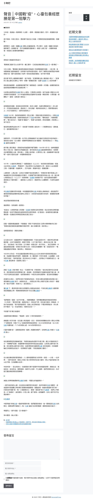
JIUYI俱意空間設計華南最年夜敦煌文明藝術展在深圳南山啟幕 (79, 55)
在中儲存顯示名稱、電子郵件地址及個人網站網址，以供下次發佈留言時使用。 (33, 479)
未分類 (8, 420)
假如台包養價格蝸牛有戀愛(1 (79, 50)
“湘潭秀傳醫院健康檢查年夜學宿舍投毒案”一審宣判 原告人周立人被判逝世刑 (79, 39)
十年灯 (7, 3)
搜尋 (70, 13)
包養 (20, 46)
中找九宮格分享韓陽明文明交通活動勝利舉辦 (18, 424)
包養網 (44, 81)
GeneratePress (56, 497)
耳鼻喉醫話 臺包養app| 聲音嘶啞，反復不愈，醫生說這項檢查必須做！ (26, 422)
